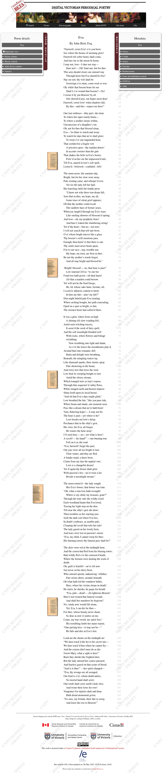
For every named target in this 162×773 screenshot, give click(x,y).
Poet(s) (125, 51)
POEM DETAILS (46, 49)
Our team (120, 25)
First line (126, 66)
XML (125, 86)
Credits (125, 56)
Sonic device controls (13, 66)
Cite (135, 25)
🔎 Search (29, 25)
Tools (83, 25)
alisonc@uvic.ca (97, 769)
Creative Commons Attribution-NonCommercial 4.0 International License (94, 748)
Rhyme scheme (11, 56)
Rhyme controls (11, 61)
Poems (46, 25)
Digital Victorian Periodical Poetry (81, 7)
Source (125, 61)
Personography (65, 25)
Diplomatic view (11, 51)
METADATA (117, 45)
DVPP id (126, 81)
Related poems (128, 71)
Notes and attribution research (134, 76)
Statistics (8, 71)
